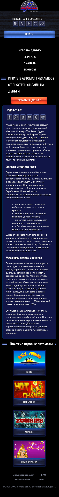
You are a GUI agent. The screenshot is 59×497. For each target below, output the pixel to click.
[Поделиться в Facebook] (29, 23)
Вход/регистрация (23, 475)
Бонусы (30, 69)
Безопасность (23, 479)
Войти (29, 34)
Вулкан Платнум (39, 137)
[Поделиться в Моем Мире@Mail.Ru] (35, 23)
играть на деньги (29, 100)
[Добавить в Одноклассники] (22, 23)
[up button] (51, 483)
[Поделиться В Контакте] (15, 23)
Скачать (30, 63)
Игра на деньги (30, 50)
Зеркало (30, 57)
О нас (41, 479)
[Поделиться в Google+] (42, 23)
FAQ (43, 475)
